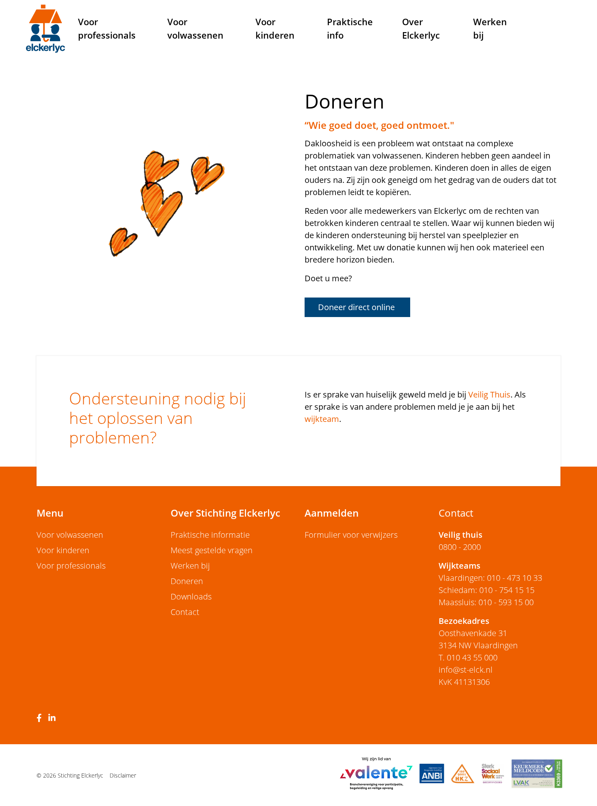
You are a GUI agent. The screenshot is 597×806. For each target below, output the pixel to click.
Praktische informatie (210, 534)
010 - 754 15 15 (506, 589)
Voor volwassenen (195, 28)
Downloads (191, 596)
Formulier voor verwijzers (351, 534)
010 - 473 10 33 (514, 577)
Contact (185, 611)
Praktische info (350, 28)
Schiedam (457, 589)
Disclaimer (123, 775)
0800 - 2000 (460, 546)
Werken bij (490, 28)
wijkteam (322, 418)
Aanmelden (332, 512)
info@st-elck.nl (466, 669)
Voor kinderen (274, 28)
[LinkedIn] (53, 718)
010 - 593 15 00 (506, 602)
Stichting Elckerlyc (45, 28)
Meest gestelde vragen (212, 550)
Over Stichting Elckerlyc (225, 512)
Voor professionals (107, 28)
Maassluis (456, 602)
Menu (50, 512)
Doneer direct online (357, 307)
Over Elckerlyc (421, 28)
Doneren (187, 581)
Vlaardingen (461, 577)
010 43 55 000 (472, 657)
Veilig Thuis (489, 394)
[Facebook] (41, 718)
